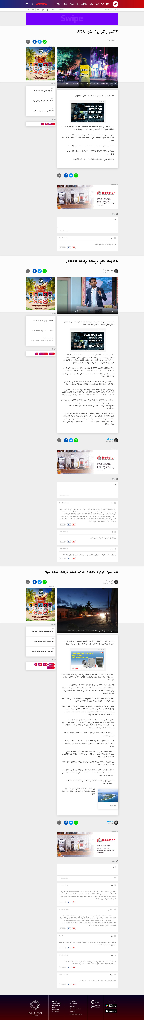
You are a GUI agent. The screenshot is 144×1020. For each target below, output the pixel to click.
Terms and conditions (75, 1009)
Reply (62, 247)
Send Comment (64, 231)
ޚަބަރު (36, 353)
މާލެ (46, 124)
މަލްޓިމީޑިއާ (72, 4)
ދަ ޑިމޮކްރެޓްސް (52, 353)
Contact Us (73, 1001)
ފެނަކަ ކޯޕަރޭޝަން (51, 664)
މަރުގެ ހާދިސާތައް (51, 124)
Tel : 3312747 (55, 1010)
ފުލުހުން (42, 124)
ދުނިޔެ (102, 4)
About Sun (72, 1011)
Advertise (72, 1006)
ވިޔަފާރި (91, 4)
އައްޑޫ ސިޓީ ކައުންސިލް (51, 667)
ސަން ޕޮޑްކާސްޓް (58, 4)
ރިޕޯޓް (78, 4)
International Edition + (58, 9)
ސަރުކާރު (40, 664)
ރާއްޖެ (107, 4)
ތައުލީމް (65, 4)
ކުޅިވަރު (97, 4)
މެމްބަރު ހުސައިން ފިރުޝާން (43, 353)
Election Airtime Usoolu (76, 1014)
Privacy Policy (73, 1003)
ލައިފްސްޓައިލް (85, 4)
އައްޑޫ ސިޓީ (45, 664)
